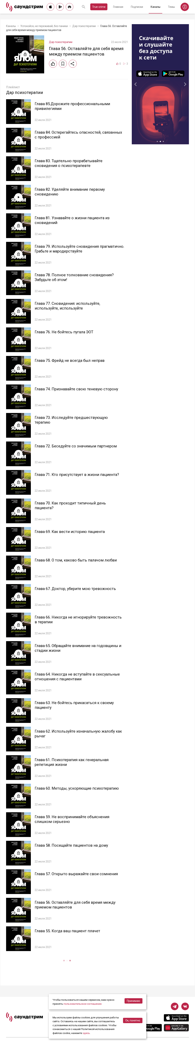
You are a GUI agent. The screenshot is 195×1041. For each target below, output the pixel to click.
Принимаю (133, 1000)
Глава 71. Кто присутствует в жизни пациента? (77, 474)
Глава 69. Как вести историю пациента (70, 531)
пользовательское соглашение (82, 1003)
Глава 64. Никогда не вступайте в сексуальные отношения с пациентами (77, 676)
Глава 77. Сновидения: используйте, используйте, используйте (67, 305)
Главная (118, 6)
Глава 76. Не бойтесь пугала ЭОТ (64, 332)
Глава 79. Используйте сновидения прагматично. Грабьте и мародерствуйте (79, 248)
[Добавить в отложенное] (63, 64)
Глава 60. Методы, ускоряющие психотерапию (77, 788)
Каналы (155, 6)
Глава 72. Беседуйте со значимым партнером (76, 446)
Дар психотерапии (84, 26)
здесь (86, 1033)
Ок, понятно (132, 1020)
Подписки (137, 6)
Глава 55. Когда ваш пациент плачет (67, 931)
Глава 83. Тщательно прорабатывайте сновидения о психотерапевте (68, 163)
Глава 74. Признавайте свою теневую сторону (76, 389)
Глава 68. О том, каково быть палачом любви (76, 560)
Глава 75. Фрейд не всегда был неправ (70, 360)
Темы (171, 6)
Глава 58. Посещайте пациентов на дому (71, 845)
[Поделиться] (73, 64)
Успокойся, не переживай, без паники (44, 26)
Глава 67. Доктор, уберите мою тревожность (75, 588)
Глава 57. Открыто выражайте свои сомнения (76, 874)
